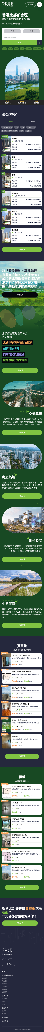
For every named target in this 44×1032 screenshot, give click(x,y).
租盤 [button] (31, 31)
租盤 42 (7, 204)
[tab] (13, 31)
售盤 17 (7, 238)
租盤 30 (7, 222)
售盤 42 (7, 147)
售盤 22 (7, 220)
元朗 (22, 49)
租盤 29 (7, 241)
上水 (4, 49)
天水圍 (29, 49)
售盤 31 (7, 165)
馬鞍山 (28, 131)
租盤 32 (7, 168)
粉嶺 (10, 49)
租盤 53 (7, 149)
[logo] (7, 4)
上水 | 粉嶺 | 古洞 (7, 127)
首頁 (3, 971)
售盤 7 (6, 202)
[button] (39, 42)
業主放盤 (5, 1021)
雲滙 (22, 162)
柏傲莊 (22, 143)
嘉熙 (22, 180)
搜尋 (19, 42)
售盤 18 (7, 184)
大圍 (16, 127)
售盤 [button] (12, 31)
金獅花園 (22, 235)
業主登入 (30, 4)
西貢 (21, 131)
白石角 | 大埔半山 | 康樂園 (9, 131)
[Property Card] (22, 661)
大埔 (22, 127)
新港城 (22, 216)
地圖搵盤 (5, 1017)
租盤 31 (7, 186)
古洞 (16, 49)
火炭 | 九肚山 (31, 127)
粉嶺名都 (22, 198)
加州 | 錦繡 (37, 49)
